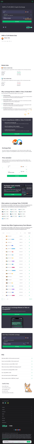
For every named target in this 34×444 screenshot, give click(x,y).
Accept (28, 441)
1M (5, 41)
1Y (9, 41)
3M (7, 41)
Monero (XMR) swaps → (5, 386)
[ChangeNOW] (2, 1)
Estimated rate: (5, 15)
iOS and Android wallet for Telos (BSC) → (8, 392)
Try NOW (12, 194)
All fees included (5, 14)
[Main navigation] (32, 1)
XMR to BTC (9, 236)
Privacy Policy (22, 442)
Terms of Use (16, 442)
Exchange (17, 21)
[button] (28, 12)
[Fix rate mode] (23, 18)
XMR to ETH (9, 242)
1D (2, 41)
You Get (9, 171)
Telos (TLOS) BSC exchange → (6, 387)
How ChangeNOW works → (6, 389)
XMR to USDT (10, 251)
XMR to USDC (11, 289)
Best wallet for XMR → (5, 391)
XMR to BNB (10, 273)
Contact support (17, 314)
